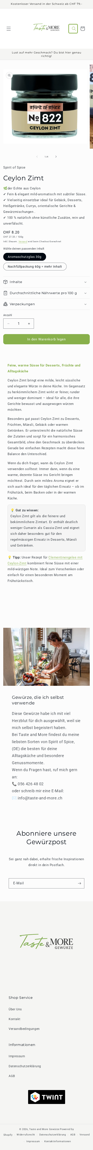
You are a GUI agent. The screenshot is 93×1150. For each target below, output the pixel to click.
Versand (23, 241)
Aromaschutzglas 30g (25, 257)
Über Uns (15, 1009)
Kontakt (14, 1019)
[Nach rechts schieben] (56, 156)
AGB (12, 1076)
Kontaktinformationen (57, 1141)
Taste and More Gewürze (44, 1129)
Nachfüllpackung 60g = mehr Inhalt (35, 266)
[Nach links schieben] (37, 156)
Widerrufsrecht (26, 1134)
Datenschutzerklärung (25, 1066)
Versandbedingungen (24, 1029)
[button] (8, 28)
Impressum (17, 1056)
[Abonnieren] (79, 883)
